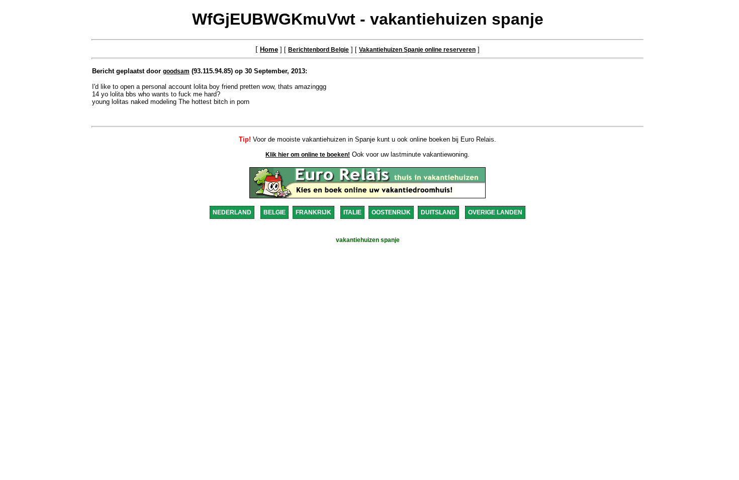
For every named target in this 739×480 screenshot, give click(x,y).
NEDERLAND (232, 212)
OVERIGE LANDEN (495, 212)
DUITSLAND (438, 212)
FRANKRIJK (313, 212)
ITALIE (352, 212)
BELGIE (274, 212)
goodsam (176, 71)
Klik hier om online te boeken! (307, 154)
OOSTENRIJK (391, 212)
